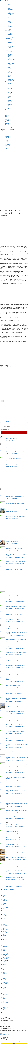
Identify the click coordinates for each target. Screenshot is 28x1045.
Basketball (10, 24)
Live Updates (6, 421)
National (9, 6)
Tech (6, 81)
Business (7, 30)
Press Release (11, 16)
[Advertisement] (14, 164)
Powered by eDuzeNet (4, 1034)
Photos (9, 49)
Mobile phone (10, 87)
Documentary (11, 106)
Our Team (5, 1015)
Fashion (9, 42)
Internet (9, 85)
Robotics (9, 91)
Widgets (4, 1008)
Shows (9, 76)
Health (9, 10)
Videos (6, 95)
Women (9, 101)
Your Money (10, 37)
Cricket (9, 22)
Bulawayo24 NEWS (4, 0)
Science (9, 92)
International (10, 13)
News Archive (5, 1007)
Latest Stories (8, 127)
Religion (9, 12)
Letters (9, 55)
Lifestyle (7, 38)
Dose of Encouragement (13, 39)
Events (9, 78)
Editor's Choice (13, 129)
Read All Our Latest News (8, 889)
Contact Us (5, 1013)
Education (10, 9)
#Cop (13, 366)
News (6, 3)
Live (9, 17)
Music (9, 67)
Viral (9, 108)
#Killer (10, 366)
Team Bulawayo (11, 79)
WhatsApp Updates (12, 62)
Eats (9, 41)
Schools (9, 26)
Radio (9, 75)
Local (9, 4)
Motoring (9, 100)
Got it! (14, 1043)
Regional (9, 5)
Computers (10, 88)
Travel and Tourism (12, 45)
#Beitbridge (6, 366)
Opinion (7, 50)
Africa (9, 8)
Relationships (10, 46)
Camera (9, 84)
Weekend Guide (11, 80)
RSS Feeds (5, 1011)
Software (9, 89)
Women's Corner (11, 59)
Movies (9, 70)
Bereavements (11, 63)
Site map (4, 1009)
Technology (7, 124)
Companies (10, 33)
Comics (9, 47)
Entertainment (8, 66)
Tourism (9, 104)
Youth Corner (10, 60)
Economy (10, 34)
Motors (9, 83)
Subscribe (14, 432)
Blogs (9, 56)
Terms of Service (18, 1032)
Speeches (10, 54)
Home (7, 115)
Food (9, 103)
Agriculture (10, 14)
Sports (6, 18)
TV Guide (10, 72)
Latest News (5, 129)
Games (9, 71)
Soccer (9, 21)
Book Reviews (11, 64)
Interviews (10, 53)
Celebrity (9, 68)
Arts (8, 74)
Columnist (10, 51)
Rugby (9, 25)
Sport (9, 97)
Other (9, 29)
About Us (4, 1012)
